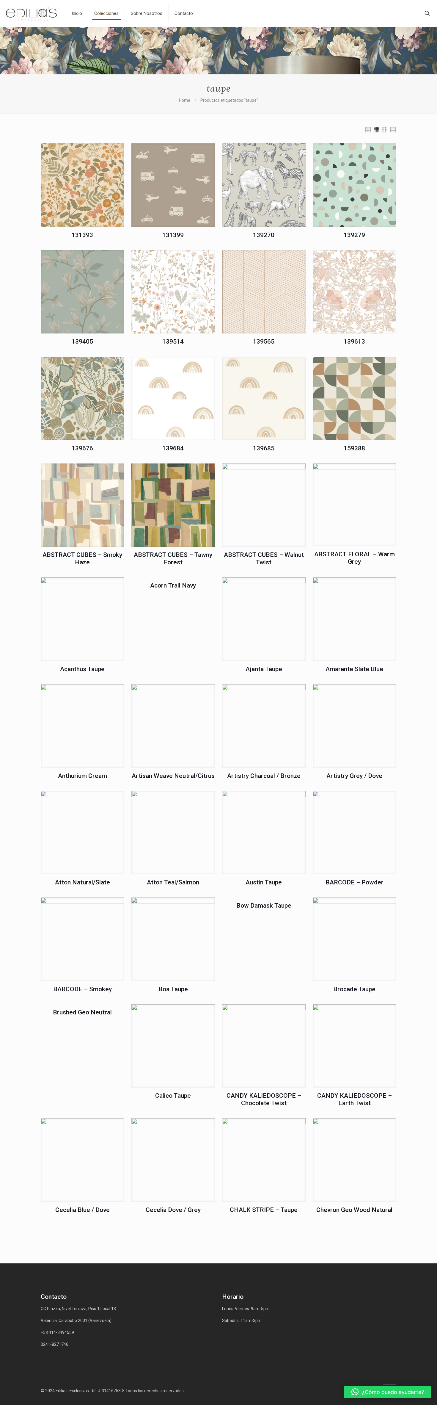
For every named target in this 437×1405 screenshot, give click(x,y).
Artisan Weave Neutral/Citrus (173, 775)
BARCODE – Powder (354, 882)
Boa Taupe (173, 989)
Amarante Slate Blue (354, 669)
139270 (263, 235)
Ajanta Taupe (264, 669)
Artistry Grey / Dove (354, 775)
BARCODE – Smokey (82, 989)
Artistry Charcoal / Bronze (264, 775)
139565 (263, 341)
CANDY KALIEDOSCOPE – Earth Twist (354, 1099)
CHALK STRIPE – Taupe (264, 1209)
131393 (82, 235)
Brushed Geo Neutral (82, 1012)
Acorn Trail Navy (173, 585)
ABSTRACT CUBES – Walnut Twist (264, 558)
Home (184, 100)
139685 (263, 448)
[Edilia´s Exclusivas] (31, 13)
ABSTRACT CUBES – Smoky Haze (82, 558)
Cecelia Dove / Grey (173, 1209)
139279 (354, 235)
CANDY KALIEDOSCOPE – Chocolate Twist (264, 1099)
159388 (354, 448)
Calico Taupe (173, 1095)
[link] (368, 129)
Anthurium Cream (82, 775)
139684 (173, 448)
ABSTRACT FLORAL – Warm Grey (354, 558)
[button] (387, 1392)
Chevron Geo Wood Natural (354, 1209)
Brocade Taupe (354, 989)
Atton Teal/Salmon (173, 882)
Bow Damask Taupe (263, 905)
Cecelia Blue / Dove (82, 1209)
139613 (354, 341)
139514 (173, 341)
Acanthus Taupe (82, 669)
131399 (173, 235)
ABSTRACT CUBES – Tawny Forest (173, 558)
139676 (82, 448)
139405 (82, 341)
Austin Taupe (264, 882)
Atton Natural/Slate (82, 882)
